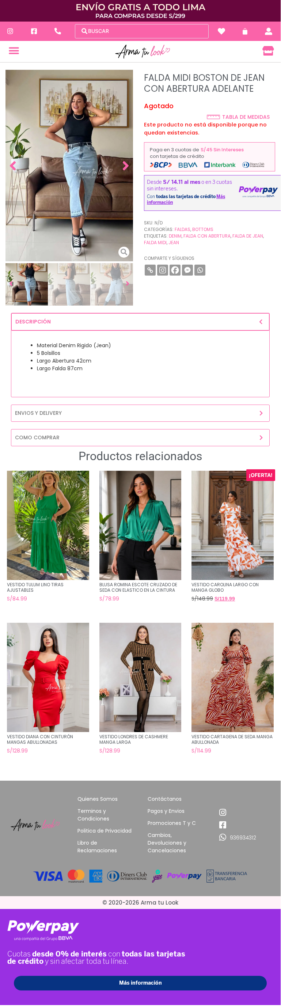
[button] (13, 51)
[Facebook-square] (33, 31)
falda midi (155, 242)
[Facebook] (175, 270)
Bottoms (202, 229)
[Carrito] (245, 31)
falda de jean (247, 236)
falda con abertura (207, 236)
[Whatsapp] (199, 270)
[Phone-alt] (57, 31)
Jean (173, 242)
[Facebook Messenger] (187, 270)
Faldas (182, 229)
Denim (175, 236)
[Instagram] (10, 31)
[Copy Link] (150, 270)
